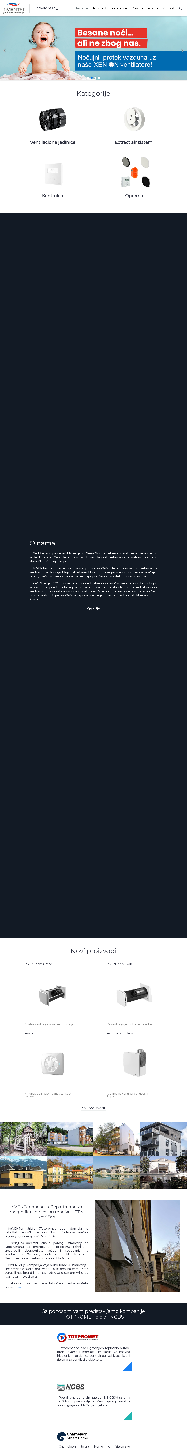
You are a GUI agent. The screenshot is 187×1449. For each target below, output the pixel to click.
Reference (119, 8)
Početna (82, 8)
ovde (21, 1287)
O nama (137, 8)
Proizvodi (100, 8)
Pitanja (153, 8)
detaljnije (52, 1013)
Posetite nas (93, 1355)
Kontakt (169, 8)
